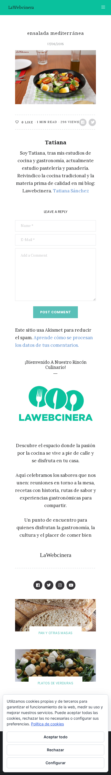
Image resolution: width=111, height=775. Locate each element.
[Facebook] (37, 585)
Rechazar (55, 749)
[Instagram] (60, 585)
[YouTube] (71, 585)
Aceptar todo (56, 737)
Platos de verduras (55, 683)
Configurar (56, 762)
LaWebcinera (21, 7)
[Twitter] (48, 585)
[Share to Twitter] (92, 122)
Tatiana (55, 142)
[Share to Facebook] (82, 122)
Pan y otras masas (56, 633)
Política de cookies (47, 724)
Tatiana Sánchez (71, 191)
